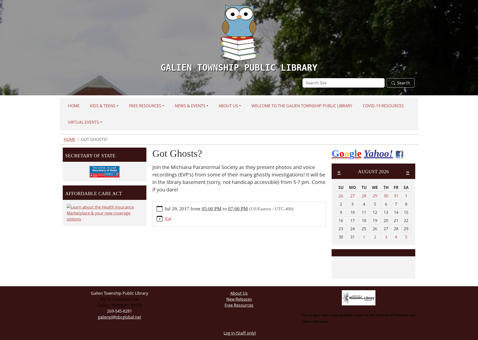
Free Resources (145, 106)
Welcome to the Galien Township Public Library (301, 106)
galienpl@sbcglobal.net (119, 317)
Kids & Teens (103, 106)
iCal (168, 218)
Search (403, 83)
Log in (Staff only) (240, 333)
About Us (228, 106)
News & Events (190, 106)
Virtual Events (83, 122)
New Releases (239, 299)
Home (74, 106)
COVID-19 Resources (383, 106)
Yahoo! (378, 153)
